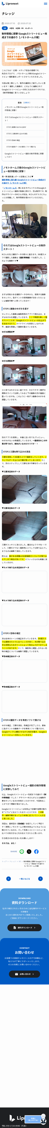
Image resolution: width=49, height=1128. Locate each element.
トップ (4, 861)
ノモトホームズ (10, 188)
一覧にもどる (24, 878)
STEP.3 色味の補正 (13, 140)
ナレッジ (12, 861)
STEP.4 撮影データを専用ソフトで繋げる (21, 147)
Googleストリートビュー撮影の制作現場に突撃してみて (24, 155)
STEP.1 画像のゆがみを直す (16, 127)
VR (20, 861)
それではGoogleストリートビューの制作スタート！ (24, 119)
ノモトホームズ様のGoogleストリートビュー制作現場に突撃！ (24, 109)
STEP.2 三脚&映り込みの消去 (16, 133)
